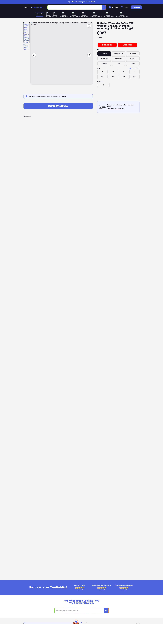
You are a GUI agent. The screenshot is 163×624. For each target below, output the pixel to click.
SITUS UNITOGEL (58, 105)
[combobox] (74, 7)
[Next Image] (89, 55)
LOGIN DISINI (127, 45)
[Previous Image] (34, 55)
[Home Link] (37, 7)
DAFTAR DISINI (107, 45)
